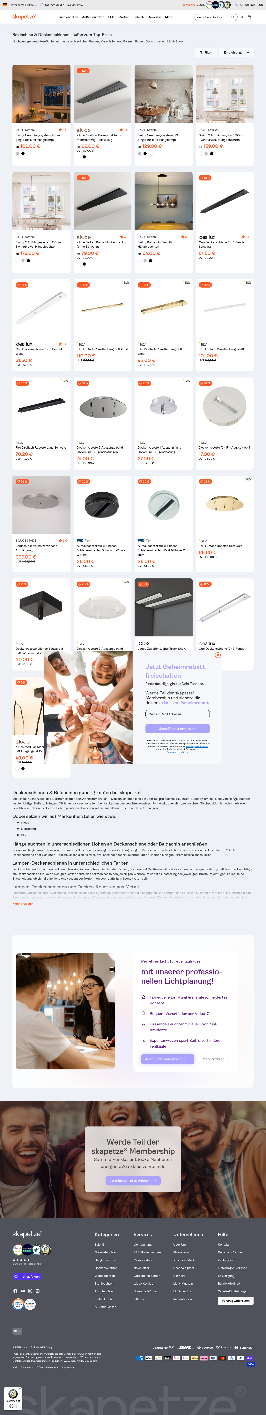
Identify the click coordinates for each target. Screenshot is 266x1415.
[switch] (13, 1406)
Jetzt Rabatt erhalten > (177, 729)
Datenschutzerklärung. (178, 752)
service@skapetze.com (197, 746)
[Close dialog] (218, 655)
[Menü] (19, 1389)
